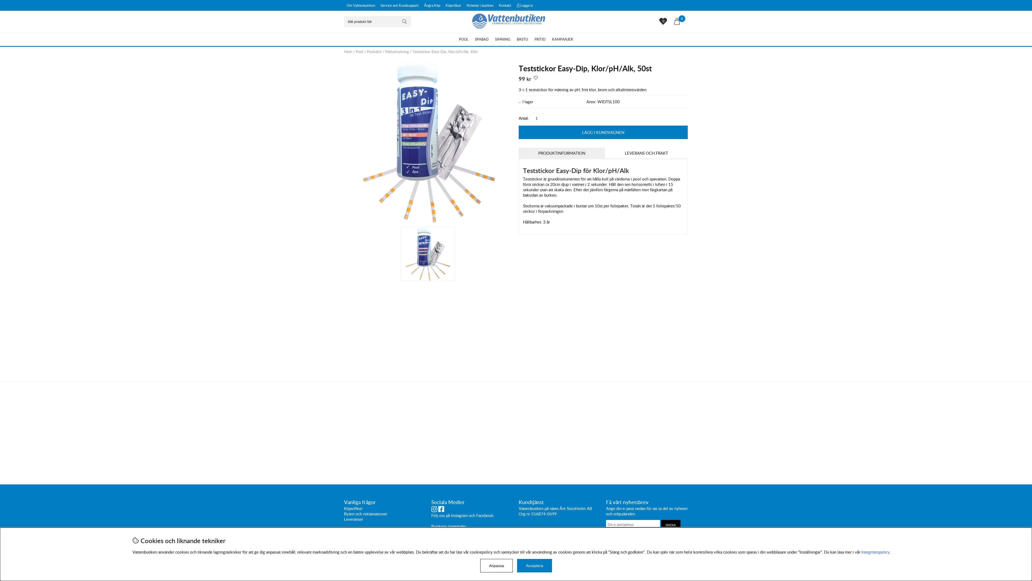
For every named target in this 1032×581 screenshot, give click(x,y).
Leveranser (353, 519)
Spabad (482, 39)
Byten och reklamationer (365, 513)
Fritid (540, 39)
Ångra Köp (432, 5)
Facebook (484, 515)
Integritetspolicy (875, 552)
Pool (463, 39)
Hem (348, 51)
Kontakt (505, 5)
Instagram (459, 515)
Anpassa (496, 566)
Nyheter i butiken (480, 5)
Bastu (522, 39)
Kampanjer (562, 39)
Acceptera (534, 566)
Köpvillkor (453, 5)
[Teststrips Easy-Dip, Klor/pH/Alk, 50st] (428, 221)
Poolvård (374, 51)
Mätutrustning (397, 51)
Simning (502, 39)
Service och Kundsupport (400, 5)
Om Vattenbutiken (361, 5)
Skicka (671, 525)
